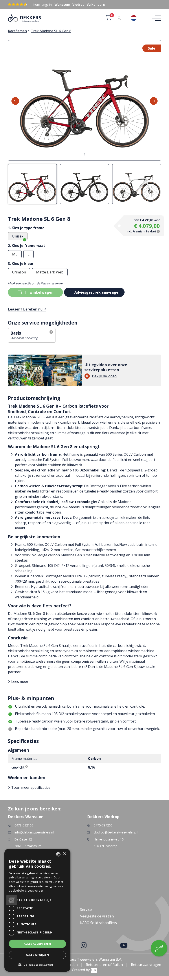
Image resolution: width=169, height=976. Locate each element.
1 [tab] (85, 154)
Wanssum (62, 4)
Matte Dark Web (49, 272)
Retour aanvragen (146, 964)
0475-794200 (103, 825)
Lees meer (19, 681)
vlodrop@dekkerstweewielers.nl (116, 832)
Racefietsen (17, 31)
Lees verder (35, 890)
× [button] (64, 854)
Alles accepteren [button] (37, 944)
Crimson (19, 272)
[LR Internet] (94, 969)
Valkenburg (96, 4)
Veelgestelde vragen (97, 916)
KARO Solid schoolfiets (98, 922)
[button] (37, 964)
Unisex (17, 236)
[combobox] (137, 18)
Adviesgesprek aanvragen (97, 292)
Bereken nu (25, 309)
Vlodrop (78, 4)
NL (141, 18)
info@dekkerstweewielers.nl (34, 832)
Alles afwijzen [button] (37, 955)
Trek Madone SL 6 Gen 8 (51, 31)
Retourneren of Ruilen (104, 964)
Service (86, 909)
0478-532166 (24, 825)
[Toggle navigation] (155, 18)
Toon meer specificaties (30, 787)
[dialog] (37, 910)
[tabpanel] (84, 100)
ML (14, 254)
